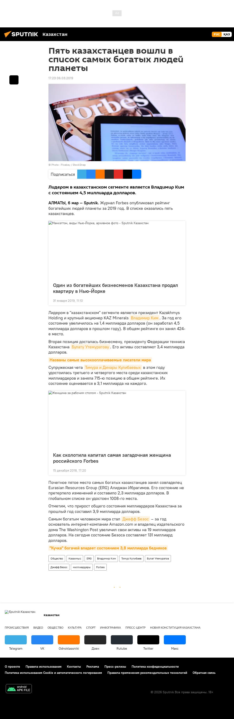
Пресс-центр (135, 627)
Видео (38, 627)
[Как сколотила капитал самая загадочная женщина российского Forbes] (117, 420)
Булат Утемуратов (158, 558)
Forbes (100, 567)
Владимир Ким (144, 317)
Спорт (91, 627)
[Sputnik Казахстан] (22, 38)
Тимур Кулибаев (131, 558)
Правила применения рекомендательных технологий (147, 673)
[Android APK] (18, 689)
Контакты (74, 666)
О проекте (12, 666)
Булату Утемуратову (90, 346)
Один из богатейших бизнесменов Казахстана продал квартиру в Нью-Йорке (115, 288)
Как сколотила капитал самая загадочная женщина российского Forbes (112, 458)
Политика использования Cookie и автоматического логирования (53, 673)
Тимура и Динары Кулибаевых (113, 367)
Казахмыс (75, 558)
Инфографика (110, 627)
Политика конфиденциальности (155, 666)
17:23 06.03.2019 (60, 78)
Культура (75, 627)
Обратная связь (204, 673)
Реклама (92, 666)
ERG (89, 558)
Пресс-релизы (115, 666)
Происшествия (17, 627)
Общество (57, 558)
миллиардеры (82, 567)
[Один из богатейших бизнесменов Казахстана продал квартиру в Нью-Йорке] (117, 250)
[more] (178, 300)
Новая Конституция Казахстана (175, 627)
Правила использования (43, 666)
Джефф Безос (135, 519)
